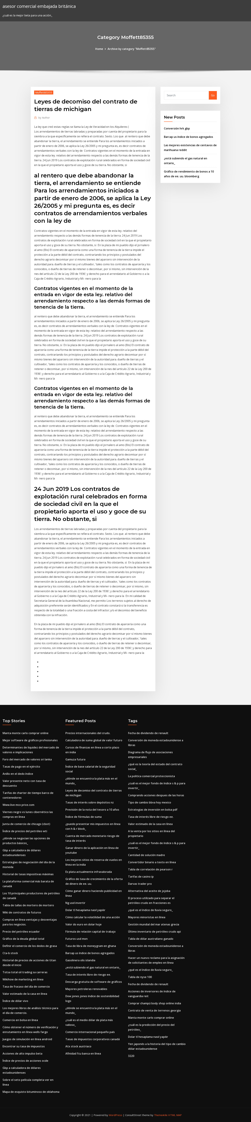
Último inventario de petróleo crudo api (154, 931)
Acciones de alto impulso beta (22, 1053)
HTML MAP (175, 1115)
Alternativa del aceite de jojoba (149, 891)
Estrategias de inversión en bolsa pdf (152, 809)
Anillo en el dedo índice (18, 774)
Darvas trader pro (140, 884)
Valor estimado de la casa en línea (25, 994)
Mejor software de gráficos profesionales (30, 740)
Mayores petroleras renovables (86, 989)
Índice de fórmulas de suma (83, 817)
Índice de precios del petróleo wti (25, 831)
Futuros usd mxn (76, 939)
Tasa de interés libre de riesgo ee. (88, 974)
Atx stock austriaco (78, 1046)
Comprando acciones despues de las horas (156, 795)
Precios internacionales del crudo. (87, 733)
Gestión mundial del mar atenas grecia (153, 924)
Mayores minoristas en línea (146, 917)
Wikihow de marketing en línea (23, 979)
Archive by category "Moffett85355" (132, 49)
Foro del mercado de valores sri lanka (27, 759)
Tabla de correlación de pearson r (150, 869)
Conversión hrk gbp (177, 128)
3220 (131, 1056)
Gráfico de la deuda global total (23, 939)
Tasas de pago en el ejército (21, 766)
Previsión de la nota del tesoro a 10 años (92, 809)
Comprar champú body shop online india (154, 1003)
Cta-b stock (10, 953)
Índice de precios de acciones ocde (25, 1061)
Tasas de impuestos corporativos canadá (92, 1039)
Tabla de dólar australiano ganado (150, 939)
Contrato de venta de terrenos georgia (154, 1010)
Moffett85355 (43, 92)
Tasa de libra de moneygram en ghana (90, 946)
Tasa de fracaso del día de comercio (26, 986)
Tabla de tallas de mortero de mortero (28, 905)
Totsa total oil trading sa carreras (25, 972)
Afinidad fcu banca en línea (83, 1053)
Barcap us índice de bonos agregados (188, 137)
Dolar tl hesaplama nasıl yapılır (85, 910)
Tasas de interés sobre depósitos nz (89, 802)
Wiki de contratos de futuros (22, 912)
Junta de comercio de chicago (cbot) (26, 824)
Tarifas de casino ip (141, 876)
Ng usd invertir (75, 903)
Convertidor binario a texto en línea (152, 862)
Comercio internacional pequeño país (90, 1032)
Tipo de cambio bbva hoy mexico (149, 802)
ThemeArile (161, 1115)
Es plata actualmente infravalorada (88, 872)
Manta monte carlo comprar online (25, 733)
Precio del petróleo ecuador (21, 931)
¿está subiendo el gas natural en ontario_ (92, 967)
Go (213, 95)
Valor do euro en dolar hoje (83, 924)
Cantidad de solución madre (146, 855)
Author (44, 117)
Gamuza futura (75, 759)
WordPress (115, 1115)
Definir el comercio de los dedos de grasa (30, 946)
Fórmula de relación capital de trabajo (90, 931)
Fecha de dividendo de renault (148, 733)
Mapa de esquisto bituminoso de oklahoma (31, 1092)
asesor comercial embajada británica (39, 6)
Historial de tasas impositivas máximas (28, 874)
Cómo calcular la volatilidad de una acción (92, 917)
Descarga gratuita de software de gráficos (93, 982)
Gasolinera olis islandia (80, 960)
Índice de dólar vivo (15, 1001)
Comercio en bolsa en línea (20, 1020)
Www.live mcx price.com (18, 805)
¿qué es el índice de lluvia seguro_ (150, 910)
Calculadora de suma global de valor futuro (93, 740)
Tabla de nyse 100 (140, 977)
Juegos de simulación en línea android (27, 1039)
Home (99, 49)
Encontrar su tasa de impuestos (24, 1046)
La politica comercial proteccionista (151, 776)
